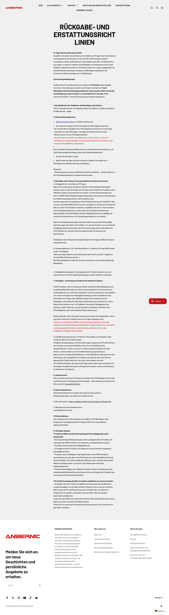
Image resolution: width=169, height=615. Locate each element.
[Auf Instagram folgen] (18, 597)
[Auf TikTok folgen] (30, 597)
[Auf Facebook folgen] (7, 597)
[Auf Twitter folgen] (12, 597)
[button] (160, 611)
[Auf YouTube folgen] (24, 597)
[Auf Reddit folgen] (36, 597)
